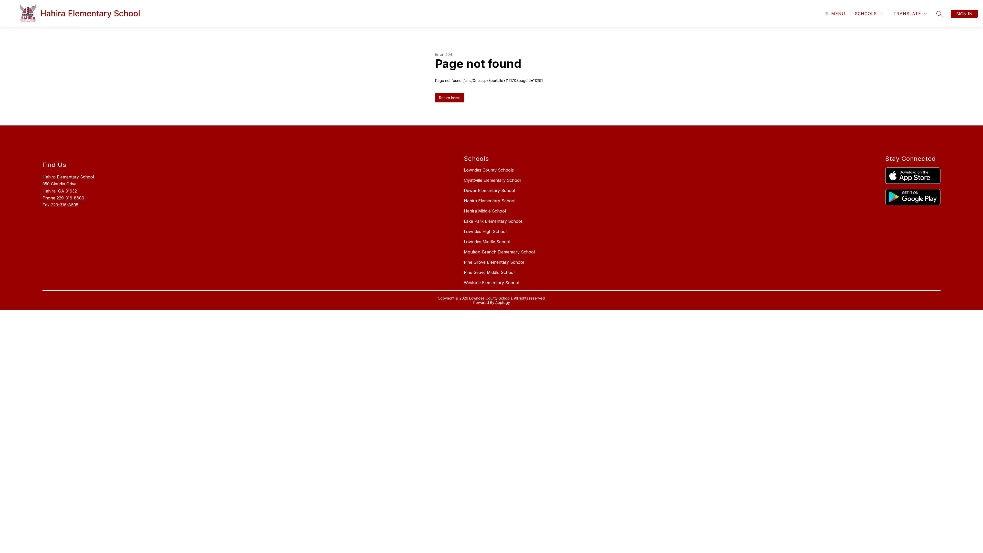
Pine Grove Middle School (489, 272)
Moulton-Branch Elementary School (499, 251)
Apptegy (502, 302)
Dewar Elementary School (489, 190)
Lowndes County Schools (489, 170)
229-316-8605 (64, 204)
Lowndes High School (485, 231)
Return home (450, 97)
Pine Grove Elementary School (494, 262)
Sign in (964, 13)
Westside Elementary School (491, 282)
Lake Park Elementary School (493, 221)
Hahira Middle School (485, 211)
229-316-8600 (70, 197)
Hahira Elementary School (489, 200)
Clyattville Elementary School (492, 180)
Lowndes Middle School (487, 241)
